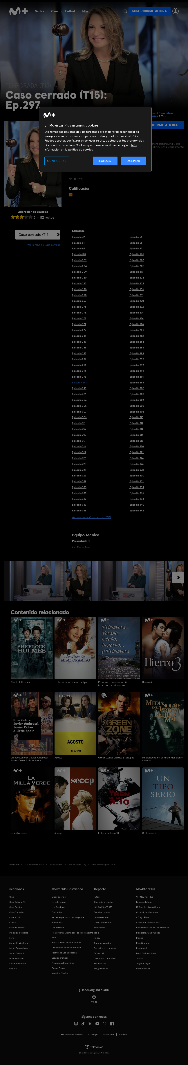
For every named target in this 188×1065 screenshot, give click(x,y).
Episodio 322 (136, 452)
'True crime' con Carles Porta (66, 947)
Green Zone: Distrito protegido (116, 757)
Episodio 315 (79, 434)
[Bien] (26, 217)
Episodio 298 (136, 382)
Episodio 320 (136, 446)
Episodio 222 (136, 277)
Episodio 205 (136, 266)
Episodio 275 (79, 318)
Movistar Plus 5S (60, 973)
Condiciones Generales (147, 912)
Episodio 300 (136, 388)
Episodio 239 (136, 289)
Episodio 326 (136, 464)
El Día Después (101, 917)
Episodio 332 (136, 481)
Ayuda (94, 1002)
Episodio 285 (79, 347)
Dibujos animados (60, 958)
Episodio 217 (136, 271)
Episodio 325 (79, 464)
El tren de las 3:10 (108, 833)
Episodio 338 (136, 499)
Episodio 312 (136, 423)
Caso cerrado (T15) (34, 234)
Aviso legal (93, 1034)
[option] (37, 581)
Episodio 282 (136, 335)
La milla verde (19, 833)
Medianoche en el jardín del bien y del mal (162, 759)
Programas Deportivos (63, 963)
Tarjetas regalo (143, 963)
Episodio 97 (135, 248)
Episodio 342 (136, 510)
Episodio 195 (79, 254)
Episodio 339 (79, 504)
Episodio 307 (79, 411)
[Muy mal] (13, 217)
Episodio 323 (79, 458)
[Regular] (22, 217)
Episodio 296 (136, 376)
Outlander (57, 912)
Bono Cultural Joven (146, 953)
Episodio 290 (136, 359)
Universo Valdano (102, 922)
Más (85, 11)
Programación (101, 968)
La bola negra (59, 902)
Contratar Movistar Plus (148, 922)
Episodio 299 (79, 388)
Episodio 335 (79, 493)
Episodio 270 (136, 300)
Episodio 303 (79, 399)
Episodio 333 (79, 487)
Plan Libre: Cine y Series (148, 933)
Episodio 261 (136, 295)
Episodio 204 (79, 266)
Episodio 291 (79, 364)
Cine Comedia (16, 912)
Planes (139, 938)
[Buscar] (125, 11)
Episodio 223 (79, 283)
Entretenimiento (17, 963)
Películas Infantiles (18, 933)
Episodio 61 (78, 242)
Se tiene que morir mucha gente (68, 917)
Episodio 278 (136, 324)
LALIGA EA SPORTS (103, 907)
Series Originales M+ (19, 943)
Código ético (142, 917)
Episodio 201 (136, 254)
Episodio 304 (136, 399)
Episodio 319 (79, 446)
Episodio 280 (136, 330)
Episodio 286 (136, 347)
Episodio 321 (79, 452)
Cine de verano (17, 927)
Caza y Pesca (58, 968)
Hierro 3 (147, 682)
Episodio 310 (136, 417)
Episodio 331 (79, 481)
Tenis (96, 933)
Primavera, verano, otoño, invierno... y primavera (113, 684)
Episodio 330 (136, 475)
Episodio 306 (136, 405)
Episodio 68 (135, 242)
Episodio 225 (136, 283)
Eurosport (99, 953)
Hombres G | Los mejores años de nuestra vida (72, 935)
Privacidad (108, 1034)
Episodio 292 (136, 364)
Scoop (58, 833)
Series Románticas (18, 948)
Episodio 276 (136, 318)
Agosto (58, 757)
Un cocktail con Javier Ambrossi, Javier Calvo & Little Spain (29, 759)
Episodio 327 (79, 469)
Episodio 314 (136, 429)
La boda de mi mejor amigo (71, 682)
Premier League (102, 912)
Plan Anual (141, 948)
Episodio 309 (79, 417)
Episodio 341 (79, 510)
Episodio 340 (136, 504)
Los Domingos (58, 907)
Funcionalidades (144, 902)
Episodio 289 (79, 359)
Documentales (16, 958)
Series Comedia (17, 953)
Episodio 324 (136, 458)
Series (39, 11)
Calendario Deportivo (104, 958)
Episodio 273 (79, 312)
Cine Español (15, 907)
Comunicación (143, 968)
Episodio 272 (136, 306)
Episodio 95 (78, 248)
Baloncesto (99, 927)
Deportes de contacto (105, 948)
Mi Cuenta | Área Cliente (148, 907)
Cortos (12, 922)
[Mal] (17, 217)
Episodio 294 (136, 370)
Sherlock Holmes (20, 682)
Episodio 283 (79, 341)
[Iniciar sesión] (175, 11)
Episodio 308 (136, 411)
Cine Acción (15, 917)
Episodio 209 (79, 271)
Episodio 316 (136, 434)
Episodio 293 (79, 370)
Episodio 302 (136, 394)
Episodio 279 (79, 330)
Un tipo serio (149, 833)
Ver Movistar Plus (144, 897)
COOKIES (123, 1034)
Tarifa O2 (140, 958)
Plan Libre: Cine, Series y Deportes (153, 927)
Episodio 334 (136, 487)
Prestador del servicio (72, 1034)
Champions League (103, 902)
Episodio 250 (79, 295)
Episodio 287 (79, 353)
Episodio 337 (79, 499)
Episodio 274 (136, 312)
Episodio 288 (136, 353)
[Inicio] (18, 11)
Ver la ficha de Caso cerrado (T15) (91, 517)
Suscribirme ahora (149, 11)
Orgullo (13, 968)
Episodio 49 (78, 236)
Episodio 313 (79, 429)
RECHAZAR (105, 161)
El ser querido (59, 897)
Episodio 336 (136, 493)
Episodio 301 (79, 394)
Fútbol (70, 11)
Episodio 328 (136, 469)
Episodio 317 (79, 440)
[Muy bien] (30, 217)
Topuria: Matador (102, 943)
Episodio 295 (79, 376)
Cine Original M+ (17, 902)
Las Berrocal (58, 927)
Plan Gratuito (142, 943)
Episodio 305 (79, 405)
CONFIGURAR (56, 161)
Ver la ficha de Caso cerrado (43, 244)
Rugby (97, 938)
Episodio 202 (79, 260)
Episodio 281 (79, 335)
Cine (54, 11)
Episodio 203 (136, 260)
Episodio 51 (135, 236)
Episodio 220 (79, 277)
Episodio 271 (79, 306)
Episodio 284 (136, 341)
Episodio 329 (79, 475)
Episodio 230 (79, 289)
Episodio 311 (78, 423)
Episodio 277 (79, 324)
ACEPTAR (133, 161)
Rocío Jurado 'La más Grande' (67, 942)
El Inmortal (57, 922)
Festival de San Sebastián (64, 952)
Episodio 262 (79, 300)
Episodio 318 (136, 440)
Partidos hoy (100, 963)
